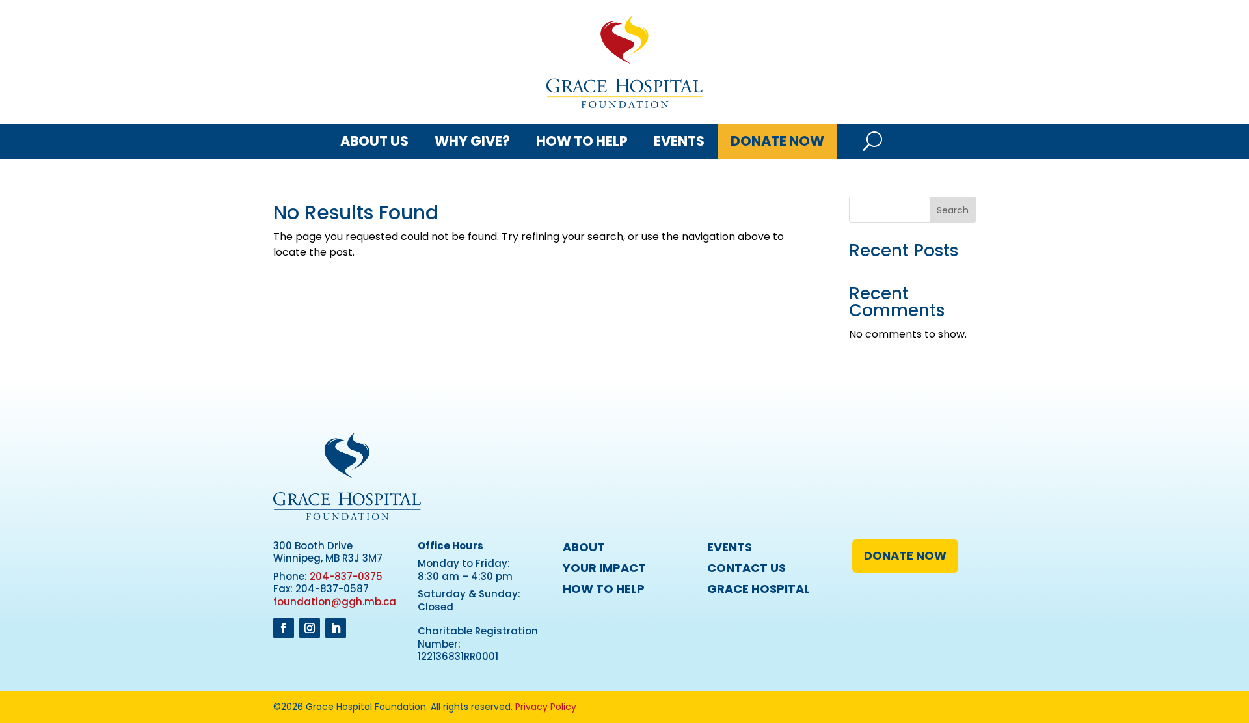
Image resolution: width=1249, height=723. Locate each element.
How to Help (582, 140)
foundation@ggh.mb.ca (334, 601)
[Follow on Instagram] (309, 628)
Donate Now (777, 140)
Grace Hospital (758, 588)
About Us (374, 140)
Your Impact (604, 568)
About (584, 547)
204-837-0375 (346, 576)
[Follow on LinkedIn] (335, 628)
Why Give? (472, 140)
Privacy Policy (545, 706)
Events (679, 140)
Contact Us (746, 568)
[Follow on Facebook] (283, 628)
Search (953, 210)
